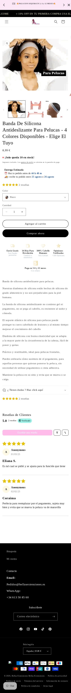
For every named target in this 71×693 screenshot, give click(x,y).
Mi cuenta (12, 559)
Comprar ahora (35, 233)
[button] (6, 21)
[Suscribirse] (53, 616)
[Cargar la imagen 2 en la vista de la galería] (35, 109)
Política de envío (13, 681)
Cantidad (6, 205)
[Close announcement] (69, 5)
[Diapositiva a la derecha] (67, 109)
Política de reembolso (30, 686)
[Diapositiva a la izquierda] (3, 109)
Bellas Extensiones (20, 676)
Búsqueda (11, 551)
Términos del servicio (33, 681)
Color (5, 190)
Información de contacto (57, 681)
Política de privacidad (57, 676)
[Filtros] (57, 433)
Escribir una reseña (27, 432)
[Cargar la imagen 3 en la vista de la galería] (54, 109)
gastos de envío (27, 162)
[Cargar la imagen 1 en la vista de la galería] (16, 109)
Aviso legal (48, 686)
